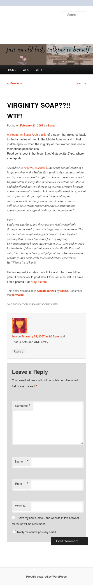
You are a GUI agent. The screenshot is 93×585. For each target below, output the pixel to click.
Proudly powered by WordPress (46, 576)
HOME (12, 69)
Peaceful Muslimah (35, 168)
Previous (14, 83)
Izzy (14, 336)
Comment (23, 405)
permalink (18, 295)
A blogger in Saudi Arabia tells (26, 134)
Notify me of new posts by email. (36, 532)
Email (22, 483)
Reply (19, 351)
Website (20, 506)
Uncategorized (46, 291)
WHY (39, 69)
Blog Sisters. (39, 281)
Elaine (52, 125)
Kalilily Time (23, 26)
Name (22, 461)
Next (81, 83)
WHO (26, 69)
